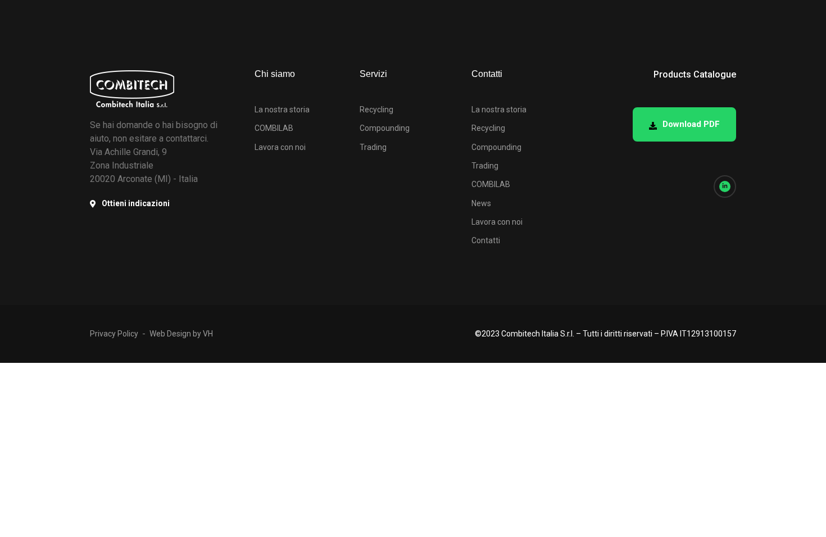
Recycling (376, 109)
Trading (373, 147)
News (481, 203)
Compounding (385, 128)
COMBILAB (274, 128)
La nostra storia (282, 109)
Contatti (485, 240)
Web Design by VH (181, 333)
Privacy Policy (114, 333)
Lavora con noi (280, 147)
